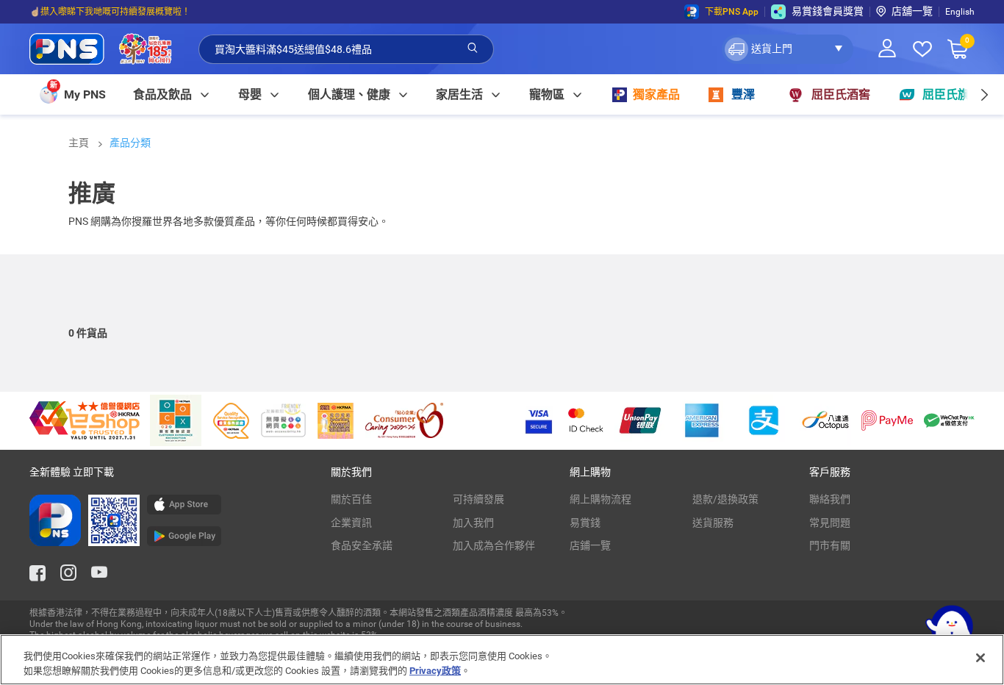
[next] (984, 94)
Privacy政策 (435, 669)
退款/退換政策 (725, 499)
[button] (787, 49)
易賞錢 (585, 522)
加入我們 (473, 522)
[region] (502, 659)
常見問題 (829, 522)
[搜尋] (472, 48)
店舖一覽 (912, 11)
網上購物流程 (600, 499)
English (960, 12)
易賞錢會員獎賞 (828, 11)
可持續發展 (478, 499)
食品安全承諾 (361, 545)
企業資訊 (351, 522)
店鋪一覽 (590, 545)
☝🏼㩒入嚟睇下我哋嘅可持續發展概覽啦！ (109, 12)
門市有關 (829, 545)
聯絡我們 (829, 499)
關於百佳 (351, 499)
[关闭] (980, 658)
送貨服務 (713, 522)
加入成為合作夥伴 (494, 545)
